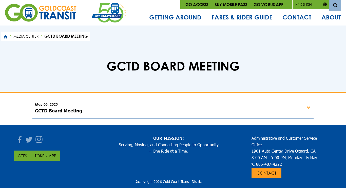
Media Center (26, 36)
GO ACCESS (196, 4)
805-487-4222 (269, 164)
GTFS (22, 155)
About (331, 17)
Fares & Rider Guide (242, 17)
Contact (296, 17)
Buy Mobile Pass (231, 4)
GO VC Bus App (268, 4)
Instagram (39, 138)
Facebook (19, 138)
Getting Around (175, 17)
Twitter (29, 138)
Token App (45, 155)
